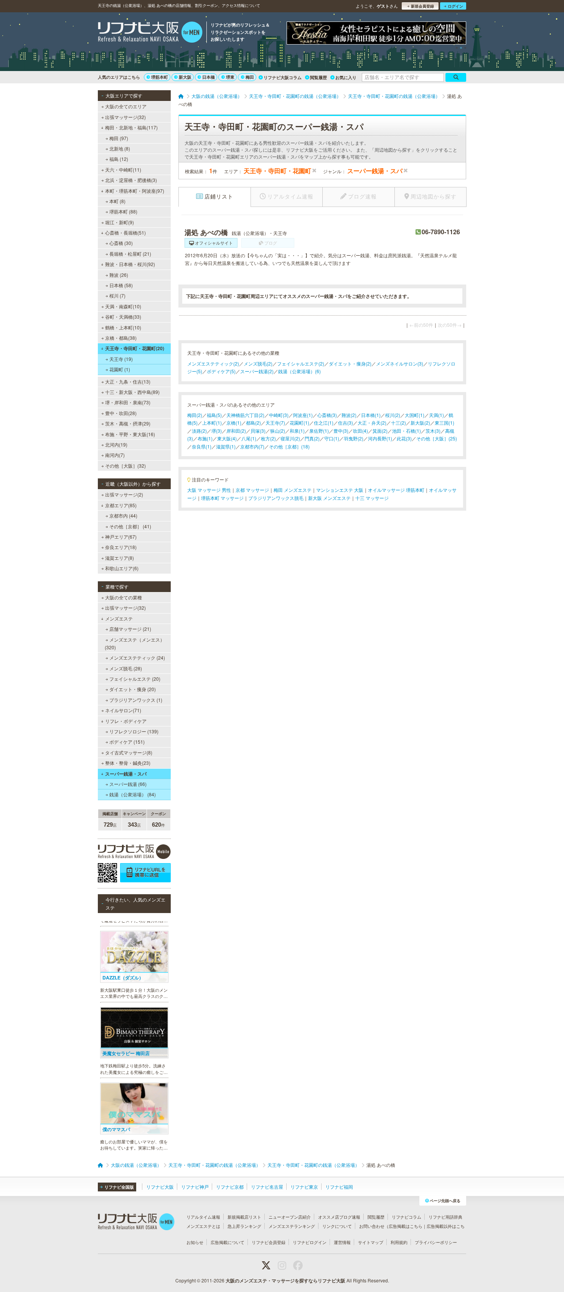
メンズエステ (119, 618)
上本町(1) (212, 422)
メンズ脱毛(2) (258, 363)
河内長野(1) (380, 438)
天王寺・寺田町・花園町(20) (134, 348)
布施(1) (205, 438)
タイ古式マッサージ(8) (128, 752)
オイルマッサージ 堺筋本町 (396, 489)
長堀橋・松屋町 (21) (130, 253)
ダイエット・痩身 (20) (132, 689)
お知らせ (194, 1242)
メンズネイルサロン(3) (399, 363)
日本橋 (208, 77)
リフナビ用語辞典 (445, 1217)
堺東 (230, 77)
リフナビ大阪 (160, 1186)
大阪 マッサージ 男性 (209, 489)
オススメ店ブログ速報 (339, 1217)
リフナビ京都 (230, 1186)
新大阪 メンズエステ (329, 498)
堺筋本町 (159, 77)
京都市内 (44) (123, 515)
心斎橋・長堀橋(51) (125, 232)
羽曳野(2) (353, 438)
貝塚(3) (258, 430)
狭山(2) (277, 430)
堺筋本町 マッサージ (222, 498)
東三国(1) (444, 422)
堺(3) (216, 430)
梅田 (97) (118, 138)
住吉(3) (345, 422)
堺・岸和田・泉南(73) (127, 402)
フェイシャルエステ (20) (134, 678)
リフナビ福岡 (339, 1186)
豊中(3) (340, 430)
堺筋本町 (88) (123, 211)
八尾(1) (248, 438)
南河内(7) (115, 455)
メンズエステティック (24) (137, 657)
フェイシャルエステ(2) (300, 363)
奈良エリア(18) (121, 547)
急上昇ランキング (244, 1226)
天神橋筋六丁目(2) (245, 415)
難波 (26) (118, 274)
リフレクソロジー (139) (133, 731)
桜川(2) (392, 415)
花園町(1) (299, 422)
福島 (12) (118, 159)
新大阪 (185, 77)
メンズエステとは (203, 1226)
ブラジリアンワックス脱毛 (275, 498)
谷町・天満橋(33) (123, 316)
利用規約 (399, 1242)
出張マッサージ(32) (125, 117)
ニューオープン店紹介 (290, 1217)
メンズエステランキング (292, 1226)
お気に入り (345, 77)
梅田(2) (194, 415)
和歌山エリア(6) (122, 568)
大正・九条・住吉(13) (127, 381)
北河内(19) (116, 444)
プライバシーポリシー (436, 1242)
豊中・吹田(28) (121, 413)
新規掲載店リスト (244, 1217)
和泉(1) (297, 430)
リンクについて (337, 1226)
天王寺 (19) (121, 359)
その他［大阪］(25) (436, 438)
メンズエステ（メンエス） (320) (135, 643)
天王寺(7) (275, 422)
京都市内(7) (252, 446)
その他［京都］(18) (289, 446)
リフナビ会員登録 (268, 1242)
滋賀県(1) (226, 446)
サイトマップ (370, 1242)
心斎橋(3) (327, 415)
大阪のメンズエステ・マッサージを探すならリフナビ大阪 (285, 1280)
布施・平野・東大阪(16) (130, 434)
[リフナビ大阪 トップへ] (150, 33)
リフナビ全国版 (119, 1187)
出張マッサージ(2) (124, 494)
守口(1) (331, 438)
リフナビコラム (406, 1217)
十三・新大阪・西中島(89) (132, 392)
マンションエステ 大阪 (339, 489)
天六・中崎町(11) (123, 169)
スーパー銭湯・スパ (126, 773)
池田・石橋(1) (406, 430)
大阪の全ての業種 (123, 597)
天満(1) (436, 415)
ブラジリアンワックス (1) (135, 699)
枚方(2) (268, 438)
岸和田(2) (236, 430)
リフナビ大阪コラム (283, 77)
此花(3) (404, 438)
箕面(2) (380, 430)
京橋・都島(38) (121, 337)
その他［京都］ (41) (130, 526)
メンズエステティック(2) (213, 363)
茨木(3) (432, 430)
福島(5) (214, 415)
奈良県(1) (201, 446)
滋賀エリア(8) (119, 557)
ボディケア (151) (127, 741)
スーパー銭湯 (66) (128, 784)
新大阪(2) (420, 422)
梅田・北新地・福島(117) (131, 127)
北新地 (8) (119, 148)
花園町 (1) (119, 369)
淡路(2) (199, 430)
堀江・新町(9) (119, 222)
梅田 (250, 77)
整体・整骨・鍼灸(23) (127, 762)
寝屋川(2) (290, 438)
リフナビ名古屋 (267, 1186)
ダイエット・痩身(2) (350, 363)
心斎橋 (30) (121, 243)
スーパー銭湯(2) (257, 371)
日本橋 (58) (121, 285)
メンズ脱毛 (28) (125, 668)
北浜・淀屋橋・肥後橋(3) (131, 180)
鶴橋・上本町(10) (123, 327)
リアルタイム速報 (203, 1217)
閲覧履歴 (318, 77)
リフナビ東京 (304, 1186)
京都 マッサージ (252, 489)
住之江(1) (323, 422)
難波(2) (348, 415)
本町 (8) (117, 201)
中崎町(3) (279, 415)
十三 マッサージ (372, 498)
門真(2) (312, 438)
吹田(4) (360, 430)
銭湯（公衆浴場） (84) (132, 794)
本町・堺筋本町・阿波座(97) (134, 190)
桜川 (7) (117, 295)
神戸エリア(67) (121, 536)
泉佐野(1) (319, 430)
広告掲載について (227, 1242)
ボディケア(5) (221, 371)
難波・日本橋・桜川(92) (130, 264)
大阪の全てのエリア (126, 106)
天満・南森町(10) (123, 306)
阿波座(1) (303, 415)
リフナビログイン (310, 1242)
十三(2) (398, 422)
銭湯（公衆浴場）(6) (299, 371)
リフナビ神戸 (195, 1186)
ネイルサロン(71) (123, 710)
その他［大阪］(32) (125, 465)
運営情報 (342, 1242)
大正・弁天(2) (372, 422)
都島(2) (253, 422)
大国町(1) (414, 415)
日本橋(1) (371, 415)
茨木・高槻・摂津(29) (127, 423)
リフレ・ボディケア (126, 721)
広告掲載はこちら (405, 1226)
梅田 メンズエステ (293, 489)
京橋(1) (233, 422)
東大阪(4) (227, 438)
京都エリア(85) (121, 505)
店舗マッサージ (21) (130, 628)
